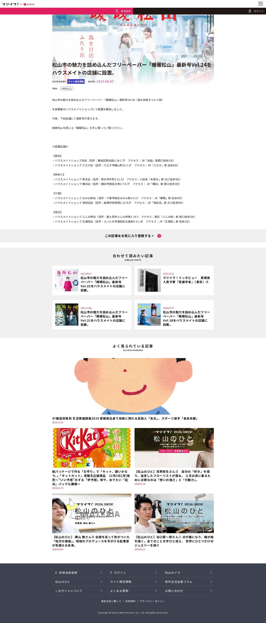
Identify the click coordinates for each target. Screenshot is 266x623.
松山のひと (62, 582)
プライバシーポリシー (152, 601)
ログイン (120, 572)
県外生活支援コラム (178, 582)
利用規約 (130, 601)
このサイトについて (69, 591)
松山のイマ (172, 572)
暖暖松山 (67, 88)
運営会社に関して (111, 601)
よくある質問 (119, 591)
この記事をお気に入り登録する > (129, 235)
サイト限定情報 (121, 582)
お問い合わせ (174, 591)
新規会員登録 (68, 572)
